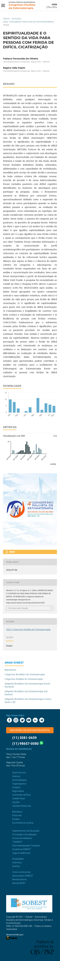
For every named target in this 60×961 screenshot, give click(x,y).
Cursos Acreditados (22, 838)
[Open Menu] (3, 5)
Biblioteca (17, 811)
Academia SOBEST (21, 849)
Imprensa (17, 862)
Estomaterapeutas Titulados (26, 845)
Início (6, 18)
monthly (53, 464)
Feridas (16, 819)
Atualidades (18, 859)
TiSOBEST (17, 842)
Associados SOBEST (22, 876)
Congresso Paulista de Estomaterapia (24, 679)
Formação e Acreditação (24, 834)
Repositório (10, 669)
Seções (16, 802)
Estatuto (16, 787)
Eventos (16, 866)
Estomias (17, 815)
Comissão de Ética (21, 795)
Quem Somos (19, 772)
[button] (30, 730)
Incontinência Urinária (22, 823)
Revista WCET (19, 883)
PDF (12, 551)
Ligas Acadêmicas (21, 853)
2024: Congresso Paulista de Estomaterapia (28, 21)
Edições (16, 18)
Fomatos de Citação (18, 608)
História (16, 776)
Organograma (19, 783)
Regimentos (18, 791)
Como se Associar (21, 872)
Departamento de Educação (25, 831)
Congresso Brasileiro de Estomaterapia (25, 674)
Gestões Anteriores (21, 806)
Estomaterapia (19, 780)
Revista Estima (19, 879)
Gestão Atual (18, 798)
